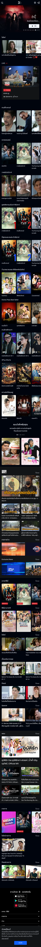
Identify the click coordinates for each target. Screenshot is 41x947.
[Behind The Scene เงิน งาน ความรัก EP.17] (13, 668)
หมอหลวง (4, 296)
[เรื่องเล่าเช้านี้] (13, 549)
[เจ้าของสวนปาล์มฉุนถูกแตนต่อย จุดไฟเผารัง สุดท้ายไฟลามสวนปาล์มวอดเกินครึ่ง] (11, 526)
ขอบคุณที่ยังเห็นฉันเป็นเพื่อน (9, 653)
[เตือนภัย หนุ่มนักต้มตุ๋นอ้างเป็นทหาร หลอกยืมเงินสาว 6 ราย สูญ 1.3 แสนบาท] (20, 485)
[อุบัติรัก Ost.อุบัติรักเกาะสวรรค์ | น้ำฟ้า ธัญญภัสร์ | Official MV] (20, 746)
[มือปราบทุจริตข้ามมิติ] (9, 373)
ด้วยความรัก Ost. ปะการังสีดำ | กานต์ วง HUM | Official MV (10, 799)
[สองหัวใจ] (9, 153)
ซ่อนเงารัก (4, 418)
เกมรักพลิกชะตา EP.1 (8, 356)
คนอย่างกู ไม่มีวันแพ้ (22, 133)
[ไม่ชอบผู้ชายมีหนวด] (9, 121)
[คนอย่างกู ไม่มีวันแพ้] (24, 121)
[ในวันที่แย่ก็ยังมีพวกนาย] (13, 692)
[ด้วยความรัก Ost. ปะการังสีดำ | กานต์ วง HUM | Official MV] (11, 790)
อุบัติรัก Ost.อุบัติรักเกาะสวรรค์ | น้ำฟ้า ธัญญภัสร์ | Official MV (19, 762)
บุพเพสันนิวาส (20, 326)
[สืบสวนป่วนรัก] (30, 451)
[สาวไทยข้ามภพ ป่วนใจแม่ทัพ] (24, 373)
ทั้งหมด (37, 473)
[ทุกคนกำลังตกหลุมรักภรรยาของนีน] (24, 185)
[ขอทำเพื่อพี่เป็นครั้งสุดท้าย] (13, 46)
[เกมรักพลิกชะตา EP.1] (9, 343)
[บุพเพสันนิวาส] (24, 313)
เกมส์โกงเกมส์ (20, 231)
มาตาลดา (34, 326)
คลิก (34, 26)
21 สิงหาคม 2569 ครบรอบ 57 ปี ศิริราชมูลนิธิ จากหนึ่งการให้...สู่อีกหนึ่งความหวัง (13, 724)
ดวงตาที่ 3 (34, 418)
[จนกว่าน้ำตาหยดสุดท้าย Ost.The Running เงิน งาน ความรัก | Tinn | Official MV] (30, 790)
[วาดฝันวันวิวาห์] (24, 153)
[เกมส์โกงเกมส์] (24, 218)
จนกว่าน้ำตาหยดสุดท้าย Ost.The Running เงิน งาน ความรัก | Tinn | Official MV (30, 799)
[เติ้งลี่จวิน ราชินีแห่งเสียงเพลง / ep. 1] (9, 621)
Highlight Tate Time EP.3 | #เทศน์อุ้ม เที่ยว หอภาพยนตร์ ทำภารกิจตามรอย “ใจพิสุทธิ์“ (13, 856)
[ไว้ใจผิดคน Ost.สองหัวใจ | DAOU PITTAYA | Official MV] (11, 772)
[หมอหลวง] (9, 283)
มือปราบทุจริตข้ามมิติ (7, 386)
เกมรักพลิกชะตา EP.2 (23, 356)
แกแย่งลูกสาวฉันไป (7, 198)
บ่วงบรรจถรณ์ (36, 296)
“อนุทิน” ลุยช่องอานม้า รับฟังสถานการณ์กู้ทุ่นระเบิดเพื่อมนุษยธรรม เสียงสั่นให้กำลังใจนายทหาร (29, 517)
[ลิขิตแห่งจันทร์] (24, 283)
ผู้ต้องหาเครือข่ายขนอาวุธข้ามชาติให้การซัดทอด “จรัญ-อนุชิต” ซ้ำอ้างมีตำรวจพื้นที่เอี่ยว (30, 534)
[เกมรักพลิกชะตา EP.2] (24, 343)
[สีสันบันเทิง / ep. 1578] (9, 822)
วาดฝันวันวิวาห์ (21, 166)
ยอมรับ (20, 943)
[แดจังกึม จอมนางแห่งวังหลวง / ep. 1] (24, 621)
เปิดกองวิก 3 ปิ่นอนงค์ (32, 880)
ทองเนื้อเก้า (5, 326)
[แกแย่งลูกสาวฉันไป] (9, 185)
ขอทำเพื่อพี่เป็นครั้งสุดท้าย (9, 55)
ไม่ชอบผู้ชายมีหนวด (7, 133)
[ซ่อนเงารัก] (9, 405)
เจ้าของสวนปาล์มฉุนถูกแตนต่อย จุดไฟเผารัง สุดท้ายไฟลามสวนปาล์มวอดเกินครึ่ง (10, 534)
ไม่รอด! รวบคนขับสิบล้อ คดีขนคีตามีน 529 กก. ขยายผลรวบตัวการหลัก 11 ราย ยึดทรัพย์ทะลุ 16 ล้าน (10, 517)
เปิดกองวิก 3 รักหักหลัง (8, 880)
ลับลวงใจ (19, 418)
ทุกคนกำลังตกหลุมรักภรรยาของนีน (22, 199)
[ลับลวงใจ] (24, 405)
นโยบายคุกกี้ (5, 939)
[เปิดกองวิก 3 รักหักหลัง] (13, 871)
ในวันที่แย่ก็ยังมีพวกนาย (9, 701)
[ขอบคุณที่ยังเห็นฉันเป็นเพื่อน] (13, 644)
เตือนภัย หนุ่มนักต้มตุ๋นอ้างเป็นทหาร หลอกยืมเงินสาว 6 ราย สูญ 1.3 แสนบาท (20, 499)
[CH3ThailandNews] (13, 568)
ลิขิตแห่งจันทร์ (20, 296)
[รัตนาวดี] (11, 451)
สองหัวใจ (4, 166)
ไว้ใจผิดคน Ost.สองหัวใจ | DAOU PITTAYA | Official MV (10, 781)
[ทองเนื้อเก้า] (9, 313)
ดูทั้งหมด (15, 96)
